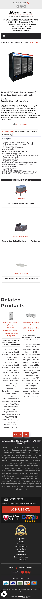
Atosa (25, 42)
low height (15, 322)
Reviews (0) (7, 135)
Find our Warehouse (21, 557)
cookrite (36, 322)
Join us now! (21, 509)
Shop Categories (21, 547)
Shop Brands (21, 539)
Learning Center (21, 549)
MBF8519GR (7, 322)
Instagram (29, 572)
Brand (17, 42)
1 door (10, 325)
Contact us (21, 544)
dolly (18, 199)
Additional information (25, 131)
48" (33, 325)
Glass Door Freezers (16, 101)
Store (10, 42)
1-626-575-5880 (19, 3)
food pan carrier (24, 236)
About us (21, 552)
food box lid (24, 274)
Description (7, 131)
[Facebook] (21, 6)
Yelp (22, 572)
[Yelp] (18, 6)
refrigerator (11, 327)
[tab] (7, 131)
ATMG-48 (26, 322)
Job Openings (21, 560)
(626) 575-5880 (15, 24)
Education (21, 541)
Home (3, 42)
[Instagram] (24, 6)
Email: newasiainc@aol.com (21, 26)
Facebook (26, 572)
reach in (15, 325)
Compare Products (21, 554)
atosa (5, 325)
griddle (30, 325)
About (11, 568)
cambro (22, 199)
